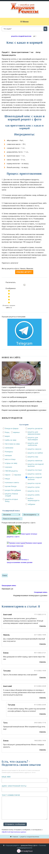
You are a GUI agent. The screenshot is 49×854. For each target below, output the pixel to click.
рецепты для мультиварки (33, 439)
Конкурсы (9, 452)
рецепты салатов (34, 474)
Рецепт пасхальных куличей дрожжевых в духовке (24, 410)
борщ (7, 432)
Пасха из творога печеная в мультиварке (20, 406)
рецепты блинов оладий (11, 495)
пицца (7, 479)
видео (7, 436)
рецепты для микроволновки (34, 433)
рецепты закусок (34, 449)
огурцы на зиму (11, 463)
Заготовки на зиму (12, 444)
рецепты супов (34, 487)
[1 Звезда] (9, 291)
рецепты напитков (35, 461)
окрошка (8, 467)
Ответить (42, 626)
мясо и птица (10, 459)
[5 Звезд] (9, 302)
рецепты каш (33, 457)
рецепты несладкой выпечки (36, 465)
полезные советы (12, 482)
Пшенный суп (7, 588)
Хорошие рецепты (12, 845)
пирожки (17, 475)
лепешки (8, 455)
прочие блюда (10, 486)
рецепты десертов (35, 428)
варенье (16, 432)
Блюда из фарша (11, 428)
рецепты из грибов (35, 453)
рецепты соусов (34, 483)
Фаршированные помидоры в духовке (30, 595)
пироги (7, 475)
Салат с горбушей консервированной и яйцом (22, 401)
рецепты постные (35, 470)
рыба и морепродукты (33, 499)
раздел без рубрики (13, 490)
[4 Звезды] (9, 299)
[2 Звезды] (9, 294)
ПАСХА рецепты (11, 471)
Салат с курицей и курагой (13, 387)
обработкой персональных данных (14, 832)
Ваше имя (6, 777)
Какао (5, 575)
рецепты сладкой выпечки (21, 36)
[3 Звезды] (9, 296)
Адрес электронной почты (14, 786)
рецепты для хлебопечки (33, 444)
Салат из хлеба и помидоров (14, 397)
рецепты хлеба (34, 495)
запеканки (9, 448)
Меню (26, 21)
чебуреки (31, 504)
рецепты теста (33, 491)
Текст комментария (11, 795)
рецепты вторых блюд (11, 500)
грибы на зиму (10, 440)
